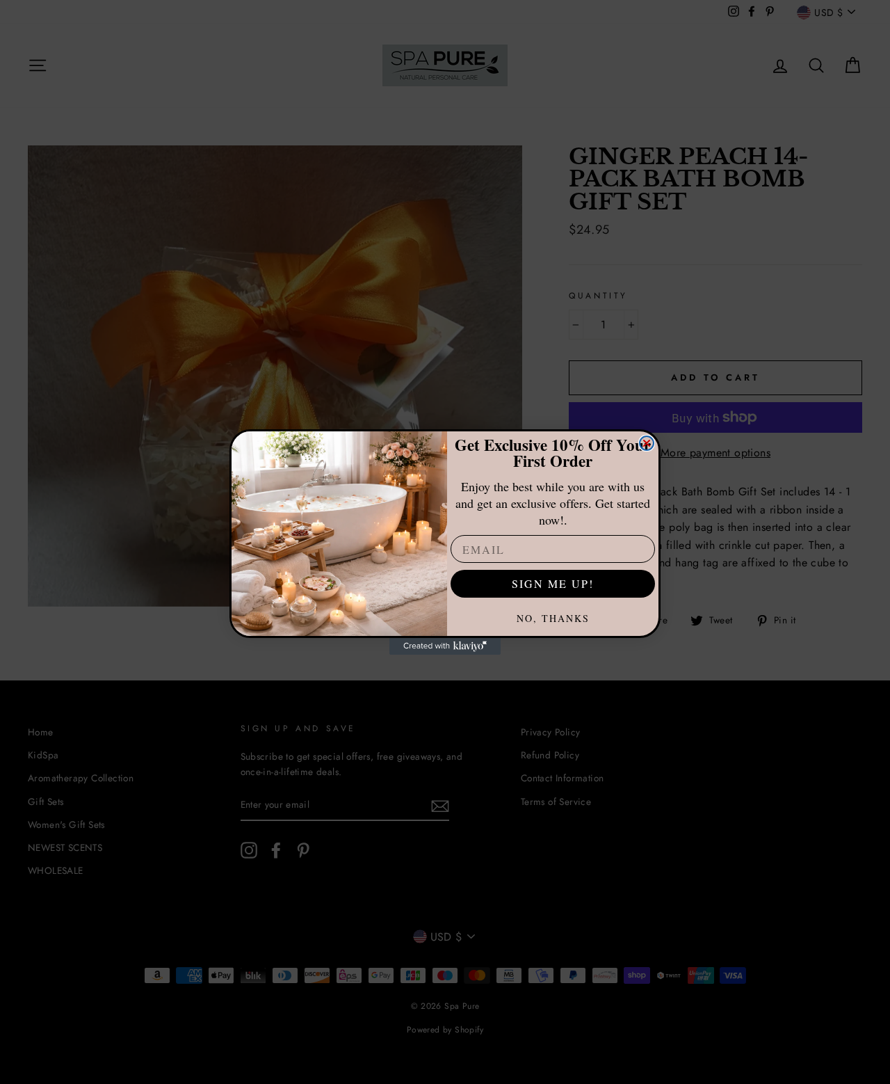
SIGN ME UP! (553, 583)
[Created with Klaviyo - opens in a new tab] (445, 646)
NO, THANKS (553, 618)
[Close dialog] (647, 443)
